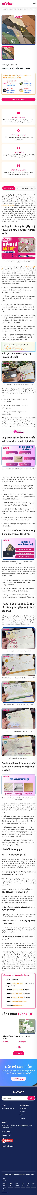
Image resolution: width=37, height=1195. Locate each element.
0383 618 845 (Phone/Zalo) (27, 84)
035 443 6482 (18, 993)
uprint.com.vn (18, 1005)
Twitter (22, 1115)
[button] (17, 1047)
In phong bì (17, 9)
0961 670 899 (18, 997)
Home (3, 9)
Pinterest (22, 1118)
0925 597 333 (11, 85)
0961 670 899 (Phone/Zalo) (27, 91)
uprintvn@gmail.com (19, 1001)
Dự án (23, 1184)
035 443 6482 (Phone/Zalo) (11, 91)
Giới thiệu (11, 1184)
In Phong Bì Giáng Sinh (10, 1036)
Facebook (23, 1108)
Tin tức (28, 1184)
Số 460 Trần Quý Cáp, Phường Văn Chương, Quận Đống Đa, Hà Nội (17, 1126)
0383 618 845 (18, 990)
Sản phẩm (9, 9)
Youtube (22, 1112)
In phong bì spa (10, 347)
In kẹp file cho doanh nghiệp (14, 349)
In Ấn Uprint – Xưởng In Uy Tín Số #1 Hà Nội (4, 1184)
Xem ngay (5, 1042)
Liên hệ (33, 1184)
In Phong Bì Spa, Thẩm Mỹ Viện (27, 1037)
